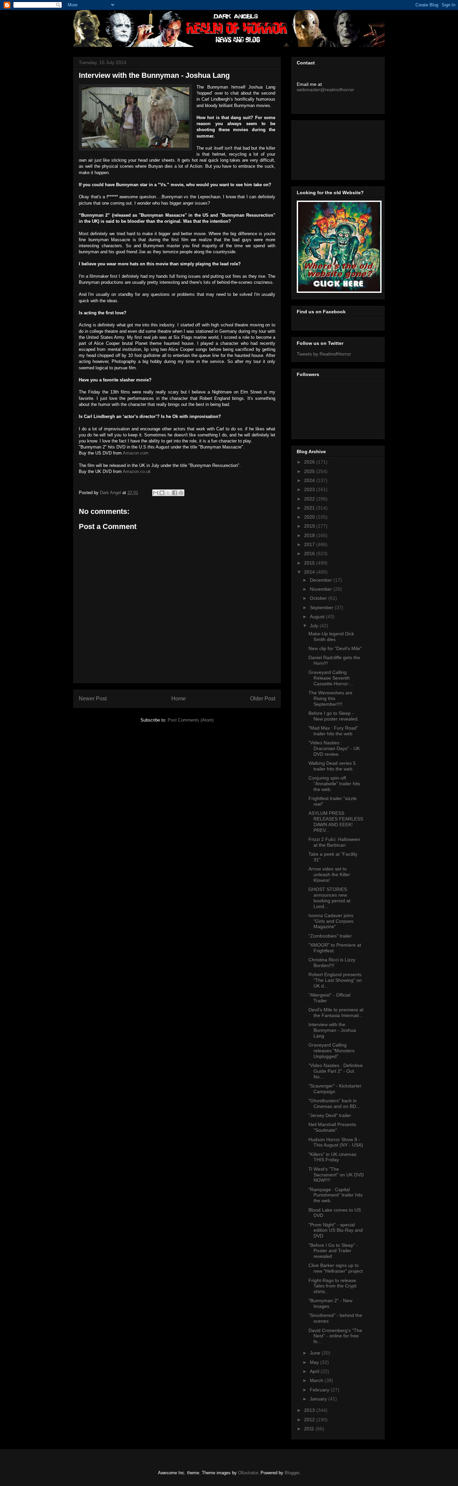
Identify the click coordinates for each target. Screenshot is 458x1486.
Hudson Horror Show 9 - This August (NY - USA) (335, 1142)
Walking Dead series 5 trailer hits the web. (332, 766)
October (319, 598)
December (321, 580)
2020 (310, 517)
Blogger (292, 1472)
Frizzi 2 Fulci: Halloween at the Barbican (334, 842)
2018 (310, 535)
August (318, 616)
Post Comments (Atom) (191, 720)
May (315, 1362)
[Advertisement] (327, 148)
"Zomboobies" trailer (330, 936)
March (317, 1380)
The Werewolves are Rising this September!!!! (330, 698)
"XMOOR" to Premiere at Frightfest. (334, 947)
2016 (310, 553)
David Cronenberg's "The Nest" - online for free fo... (335, 1336)
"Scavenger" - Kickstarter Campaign (334, 1088)
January (319, 1398)
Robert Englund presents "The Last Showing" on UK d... (335, 980)
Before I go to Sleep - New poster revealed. (333, 716)
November (321, 589)
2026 (310, 462)
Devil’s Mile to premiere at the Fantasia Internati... (335, 1012)
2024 (310, 480)
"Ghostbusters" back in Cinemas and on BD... (334, 1103)
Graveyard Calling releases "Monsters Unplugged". (331, 1050)
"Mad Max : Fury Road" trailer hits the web (333, 730)
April (315, 1371)
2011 (310, 1428)
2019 (310, 526)
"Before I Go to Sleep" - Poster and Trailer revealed (333, 1250)
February (320, 1389)
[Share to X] (168, 492)
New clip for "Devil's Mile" (335, 648)
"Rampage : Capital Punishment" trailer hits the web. (335, 1195)
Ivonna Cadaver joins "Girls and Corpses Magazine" (330, 921)
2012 (310, 1419)
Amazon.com (136, 453)
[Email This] (155, 492)
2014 (310, 572)
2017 (310, 544)
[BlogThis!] (162, 492)
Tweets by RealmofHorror (324, 354)
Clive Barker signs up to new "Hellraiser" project (335, 1268)
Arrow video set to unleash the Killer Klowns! (329, 874)
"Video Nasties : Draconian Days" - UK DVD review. (334, 748)
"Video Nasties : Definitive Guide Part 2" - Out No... (335, 1071)
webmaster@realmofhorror (325, 89)
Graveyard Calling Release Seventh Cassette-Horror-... (330, 678)
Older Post (262, 698)
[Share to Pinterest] (181, 492)
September (322, 607)
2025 (310, 471)
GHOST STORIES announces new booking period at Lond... (329, 898)
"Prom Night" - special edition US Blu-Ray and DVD (335, 1230)
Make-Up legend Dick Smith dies (331, 636)
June (316, 1353)
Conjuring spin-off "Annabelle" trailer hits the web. (334, 783)
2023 (310, 489)
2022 (310, 498)
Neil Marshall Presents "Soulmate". (332, 1127)
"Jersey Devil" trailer (329, 1115)
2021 (310, 508)
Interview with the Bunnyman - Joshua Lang (332, 1030)
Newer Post (93, 698)
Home (178, 698)
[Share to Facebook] (174, 492)
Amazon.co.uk (137, 471)
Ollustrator (248, 1472)
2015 (310, 563)
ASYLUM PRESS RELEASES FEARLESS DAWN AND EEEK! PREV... (335, 821)
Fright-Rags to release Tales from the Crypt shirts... (332, 1286)
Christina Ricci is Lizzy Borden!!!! (331, 962)
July (315, 625)
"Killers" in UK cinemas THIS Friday (332, 1157)
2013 (310, 1410)
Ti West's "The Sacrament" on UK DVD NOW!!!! (336, 1174)
